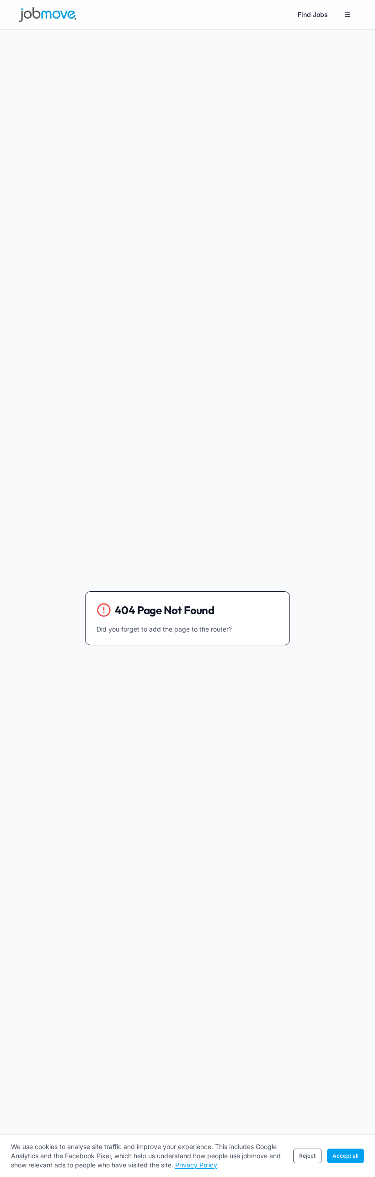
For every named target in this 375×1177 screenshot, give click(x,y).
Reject (307, 1155)
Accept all (345, 1155)
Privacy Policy (196, 1165)
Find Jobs (313, 14)
